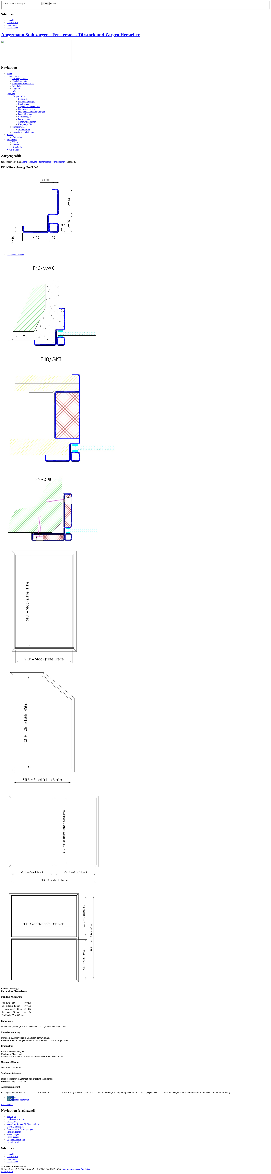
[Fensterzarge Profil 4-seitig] (46, 665)
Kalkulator (11, 1097)
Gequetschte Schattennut (23, 132)
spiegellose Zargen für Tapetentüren (23, 1124)
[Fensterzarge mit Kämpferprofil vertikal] (54, 886)
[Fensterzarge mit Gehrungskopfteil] (44, 786)
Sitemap (4, 1171)
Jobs (14, 91)
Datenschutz (12, 27)
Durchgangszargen (26, 109)
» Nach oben (7, 1104)
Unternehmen (13, 76)
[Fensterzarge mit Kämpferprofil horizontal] (53, 984)
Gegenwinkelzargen (27, 122)
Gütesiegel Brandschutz (23, 83)
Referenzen (12, 139)
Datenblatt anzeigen (15, 254)
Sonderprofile (18, 127)
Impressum (12, 25)
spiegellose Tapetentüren (29, 106)
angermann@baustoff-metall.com (77, 1169)
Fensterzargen (24, 119)
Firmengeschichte (20, 78)
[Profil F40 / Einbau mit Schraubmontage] (53, 544)
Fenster (15, 144)
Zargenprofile (18, 96)
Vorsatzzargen (24, 116)
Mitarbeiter (17, 86)
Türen (15, 142)
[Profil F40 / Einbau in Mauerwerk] (53, 348)
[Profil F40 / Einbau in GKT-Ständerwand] (62, 464)
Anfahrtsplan (12, 22)
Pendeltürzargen (25, 114)
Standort (16, 88)
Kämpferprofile (25, 124)
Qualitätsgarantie (19, 81)
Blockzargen (23, 104)
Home (9, 73)
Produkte (11, 94)
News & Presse (13, 150)
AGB (10, 1171)
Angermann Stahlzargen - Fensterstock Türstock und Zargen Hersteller (70, 34)
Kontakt (10, 20)
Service (10, 134)
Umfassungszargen (26, 101)
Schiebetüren (18, 147)
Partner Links (18, 137)
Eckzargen (23, 99)
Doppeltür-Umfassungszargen (31, 111)
